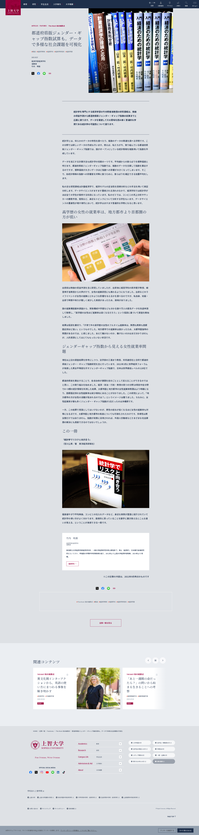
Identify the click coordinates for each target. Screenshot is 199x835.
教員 (34, 51)
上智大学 (32, 797)
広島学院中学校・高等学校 (109, 797)
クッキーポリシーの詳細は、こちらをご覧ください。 (78, 830)
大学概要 (70, 4)
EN (154, 3)
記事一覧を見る (106, 623)
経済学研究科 (59, 51)
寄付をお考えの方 (138, 761)
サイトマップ (46, 809)
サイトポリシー (60, 809)
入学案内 (58, 4)
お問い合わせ (33, 809)
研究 (35, 4)
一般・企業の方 (162, 755)
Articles (35, 26)
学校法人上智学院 (35, 791)
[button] (67, 674)
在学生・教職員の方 (163, 743)
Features (43, 26)
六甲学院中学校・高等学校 (86, 797)
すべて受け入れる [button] (185, 830)
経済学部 (69, 51)
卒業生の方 (160, 749)
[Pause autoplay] (155, 660)
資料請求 (160, 761)
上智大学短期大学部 (45, 797)
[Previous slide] (148, 660)
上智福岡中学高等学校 (131, 797)
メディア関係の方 (138, 755)
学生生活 (46, 4)
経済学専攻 (41, 51)
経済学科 (49, 51)
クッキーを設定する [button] (167, 830)
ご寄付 (178, 5)
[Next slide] (163, 660)
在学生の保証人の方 (139, 749)
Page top (170, 816)
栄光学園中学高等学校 (65, 797)
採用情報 (72, 809)
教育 (26, 4)
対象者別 (161, 5)
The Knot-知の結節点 (56, 26)
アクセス (170, 5)
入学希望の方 (137, 743)
